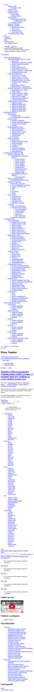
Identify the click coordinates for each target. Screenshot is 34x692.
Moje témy (4, 573)
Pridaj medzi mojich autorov (15, 357)
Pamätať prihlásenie (27, 554)
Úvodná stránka (11, 386)
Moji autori (4, 581)
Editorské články (9, 365)
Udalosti (25, 550)
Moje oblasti (4, 565)
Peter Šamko (12, 383)
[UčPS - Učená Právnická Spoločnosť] (2, 54)
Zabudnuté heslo (23, 556)
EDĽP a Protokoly (12, 384)
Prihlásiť (3, 556)
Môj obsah (4, 589)
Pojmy (11, 550)
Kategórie (20, 550)
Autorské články (9, 363)
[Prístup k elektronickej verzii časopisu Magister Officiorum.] (6, 54)
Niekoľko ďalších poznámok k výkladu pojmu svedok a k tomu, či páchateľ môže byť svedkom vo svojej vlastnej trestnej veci (17, 375)
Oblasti (3, 550)
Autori (6, 346)
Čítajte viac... (4, 400)
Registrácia (15, 556)
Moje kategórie (5, 558)
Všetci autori (5, 360)
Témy (7, 550)
